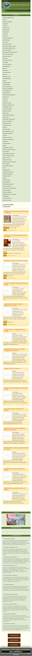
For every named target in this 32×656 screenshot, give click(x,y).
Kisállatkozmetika (6, 129)
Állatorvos (5, 19)
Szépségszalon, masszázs (8, 171)
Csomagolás (5, 62)
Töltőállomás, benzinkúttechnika (9, 188)
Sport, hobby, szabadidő (8, 165)
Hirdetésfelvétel (14, 635)
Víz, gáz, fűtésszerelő (7, 198)
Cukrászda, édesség (7, 64)
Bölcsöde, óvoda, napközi (8, 54)
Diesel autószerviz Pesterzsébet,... (10, 604)
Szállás (4, 167)
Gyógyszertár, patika (7, 102)
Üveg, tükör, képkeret (7, 192)
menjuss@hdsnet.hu (11, 278)
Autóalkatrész (5, 23)
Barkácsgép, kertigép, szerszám (9, 46)
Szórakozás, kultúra (7, 176)
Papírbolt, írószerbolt (7, 159)
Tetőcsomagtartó (6, 182)
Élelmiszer (5, 74)
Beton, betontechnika (7, 50)
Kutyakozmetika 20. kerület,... (9, 623)
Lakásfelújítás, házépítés (8, 147)
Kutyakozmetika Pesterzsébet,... (10, 613)
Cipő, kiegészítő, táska (7, 60)
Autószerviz (5, 36)
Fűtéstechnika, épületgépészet (9, 94)
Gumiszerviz (5, 100)
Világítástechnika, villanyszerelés (9, 194)
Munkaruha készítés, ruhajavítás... (10, 575)
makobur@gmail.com (11, 230)
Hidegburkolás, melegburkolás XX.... (10, 557)
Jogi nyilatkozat (14, 640)
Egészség (5, 68)
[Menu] (29, 10)
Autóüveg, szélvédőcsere (8, 38)
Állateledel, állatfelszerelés (8, 17)
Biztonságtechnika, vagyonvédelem (10, 52)
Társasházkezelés (6, 180)
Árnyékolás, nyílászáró (7, 21)
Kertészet (5, 127)
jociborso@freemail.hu (11, 255)
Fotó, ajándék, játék (7, 90)
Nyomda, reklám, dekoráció (8, 155)
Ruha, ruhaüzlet (6, 163)
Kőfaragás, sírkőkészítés (8, 133)
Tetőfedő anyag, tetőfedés (8, 184)
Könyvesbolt (5, 141)
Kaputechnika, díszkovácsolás (9, 119)
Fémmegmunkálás (6, 82)
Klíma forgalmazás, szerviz (8, 131)
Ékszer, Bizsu (5, 70)
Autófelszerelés (6, 27)
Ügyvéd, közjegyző (6, 190)
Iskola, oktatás (6, 117)
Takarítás (5, 178)
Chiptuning (5, 58)
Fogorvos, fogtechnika (7, 86)
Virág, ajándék (6, 196)
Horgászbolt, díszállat (7, 109)
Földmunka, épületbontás (8, 88)
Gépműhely (5, 98)
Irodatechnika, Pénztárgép (8, 115)
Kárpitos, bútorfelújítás (7, 121)
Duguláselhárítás (6, 66)
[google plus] (6, 1)
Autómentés (5, 33)
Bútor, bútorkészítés (7, 56)
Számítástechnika (6, 169)
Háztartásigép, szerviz (7, 107)
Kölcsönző (5, 135)
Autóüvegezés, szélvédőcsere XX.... (10, 547)
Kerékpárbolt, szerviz (7, 125)
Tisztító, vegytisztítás (7, 186)
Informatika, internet (7, 111)
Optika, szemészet (6, 157)
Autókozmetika (6, 31)
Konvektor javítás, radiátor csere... (10, 565)
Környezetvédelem (6, 143)
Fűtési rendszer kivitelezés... (9, 538)
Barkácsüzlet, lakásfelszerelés (9, 48)
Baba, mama (5, 42)
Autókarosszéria (6, 29)
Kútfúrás (4, 145)
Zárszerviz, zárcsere (7, 200)
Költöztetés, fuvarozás (7, 137)
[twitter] (4, 1)
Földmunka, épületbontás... (9, 584)
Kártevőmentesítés (7, 123)
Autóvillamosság (6, 40)
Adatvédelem (14, 645)
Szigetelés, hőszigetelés (8, 174)
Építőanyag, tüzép (6, 76)
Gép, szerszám (6, 96)
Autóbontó (5, 25)
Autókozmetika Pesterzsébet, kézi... (10, 594)
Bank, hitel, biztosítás (7, 44)
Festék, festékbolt (6, 84)
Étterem (4, 80)
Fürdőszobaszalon (6, 92)
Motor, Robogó (6, 151)
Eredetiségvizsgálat (7, 78)
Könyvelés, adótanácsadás (8, 139)
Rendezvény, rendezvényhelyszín (9, 161)
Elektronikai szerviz (7, 72)
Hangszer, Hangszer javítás (8, 105)
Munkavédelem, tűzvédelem (8, 153)
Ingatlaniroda (5, 113)
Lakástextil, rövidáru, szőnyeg (9, 149)
